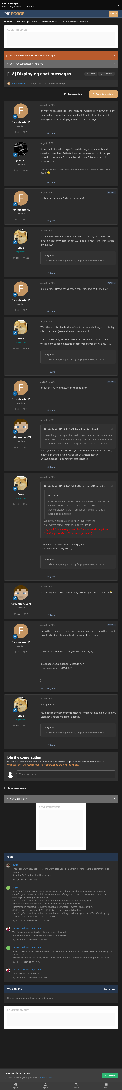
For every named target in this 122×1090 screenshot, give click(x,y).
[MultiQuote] (42, 133)
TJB (17, 961)
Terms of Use (45, 1077)
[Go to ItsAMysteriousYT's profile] (21, 426)
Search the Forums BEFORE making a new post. (33, 55)
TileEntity (20, 939)
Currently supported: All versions (26, 63)
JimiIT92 (21, 160)
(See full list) (109, 989)
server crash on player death (27, 928)
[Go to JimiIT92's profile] (21, 149)
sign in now (73, 761)
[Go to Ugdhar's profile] (8, 865)
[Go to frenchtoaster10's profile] (8, 83)
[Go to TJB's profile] (8, 948)
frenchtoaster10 (20, 83)
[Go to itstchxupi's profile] (8, 888)
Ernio (21, 248)
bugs (15, 864)
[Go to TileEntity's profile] (8, 929)
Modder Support (58, 83)
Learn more (5, 5)
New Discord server (19, 798)
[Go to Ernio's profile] (21, 236)
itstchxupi (20, 920)
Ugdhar (19, 879)
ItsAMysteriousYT (21, 437)
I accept (112, 1075)
